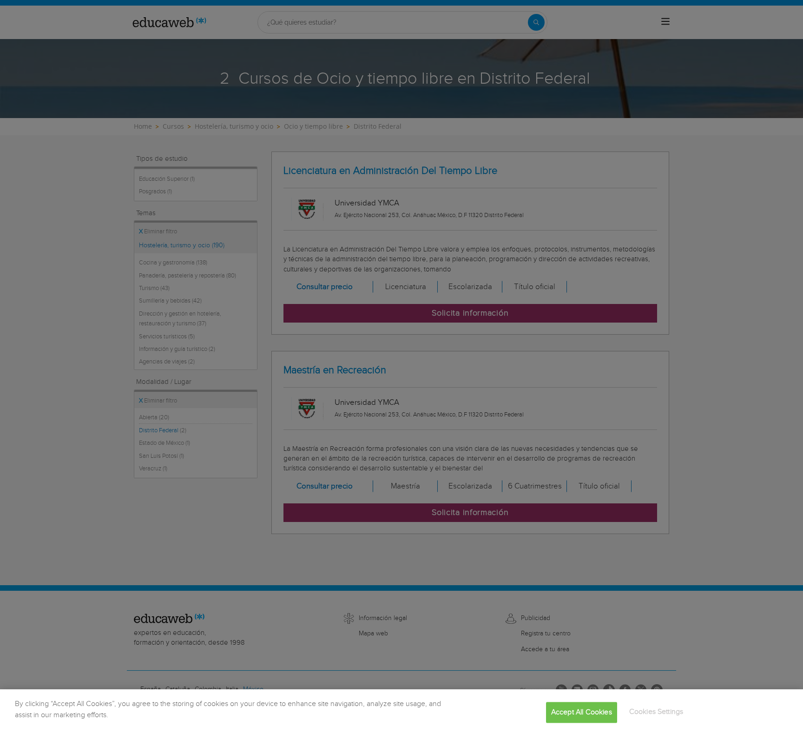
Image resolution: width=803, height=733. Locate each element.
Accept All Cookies (581, 712)
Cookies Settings (656, 711)
